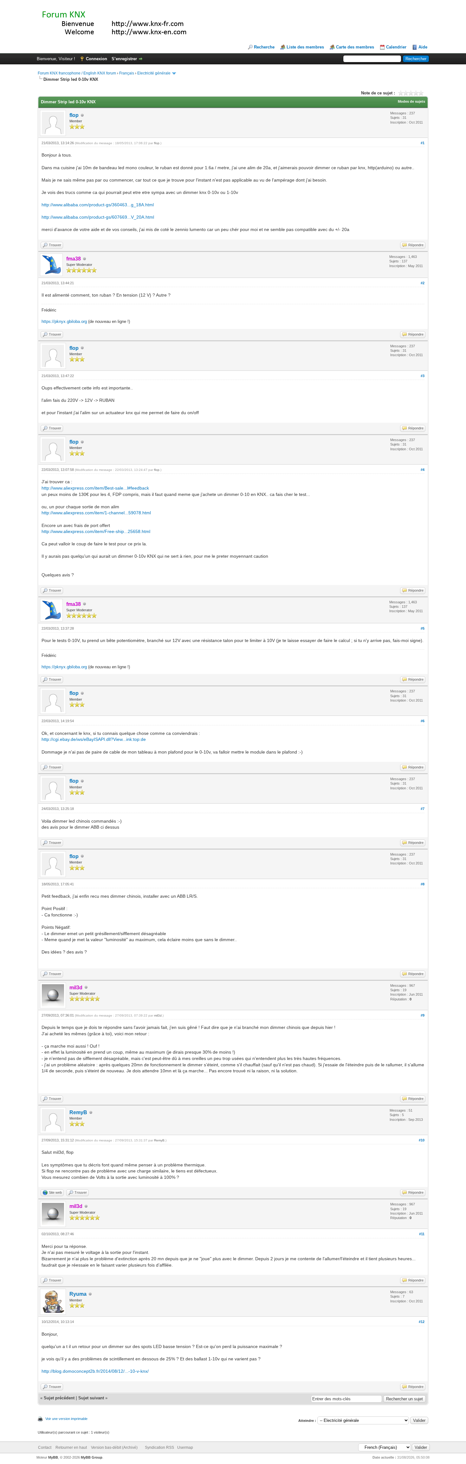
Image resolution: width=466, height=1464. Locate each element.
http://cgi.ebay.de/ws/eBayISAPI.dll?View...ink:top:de (94, 739)
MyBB (53, 1457)
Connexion (96, 58)
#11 (421, 1234)
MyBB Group (91, 1457)
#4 (422, 470)
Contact (44, 1447)
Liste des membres (305, 47)
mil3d (158, 1015)
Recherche (264, 47)
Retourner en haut (71, 1447)
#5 (422, 628)
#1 (422, 143)
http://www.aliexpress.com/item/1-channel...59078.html (96, 512)
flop (74, 115)
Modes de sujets (411, 101)
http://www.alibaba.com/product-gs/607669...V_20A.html (98, 217)
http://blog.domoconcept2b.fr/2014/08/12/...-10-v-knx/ (95, 1371)
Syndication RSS (159, 1447)
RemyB (78, 1112)
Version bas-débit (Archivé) (114, 1447)
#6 (422, 721)
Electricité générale (154, 73)
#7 (422, 809)
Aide (422, 47)
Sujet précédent (59, 1398)
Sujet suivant (91, 1398)
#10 (421, 1140)
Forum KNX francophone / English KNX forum (77, 73)
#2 (422, 283)
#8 (422, 884)
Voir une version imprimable (66, 1419)
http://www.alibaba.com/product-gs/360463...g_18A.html (98, 204)
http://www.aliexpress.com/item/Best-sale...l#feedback (95, 488)
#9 (422, 1015)
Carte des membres (355, 47)
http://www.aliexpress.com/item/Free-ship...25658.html (96, 531)
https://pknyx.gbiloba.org (64, 321)
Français (126, 73)
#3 (422, 376)
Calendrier (396, 47)
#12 (421, 1322)
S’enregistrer (124, 58)
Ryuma (78, 1294)
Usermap (185, 1447)
